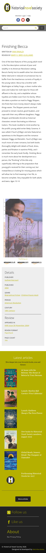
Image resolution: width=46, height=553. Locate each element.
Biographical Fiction (12, 295)
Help (29, 16)
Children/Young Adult (29, 295)
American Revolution (13, 303)
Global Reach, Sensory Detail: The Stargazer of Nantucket (31, 455)
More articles (23, 499)
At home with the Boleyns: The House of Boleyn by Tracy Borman (31, 372)
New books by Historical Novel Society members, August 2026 (31, 434)
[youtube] (23, 20)
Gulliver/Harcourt (11, 280)
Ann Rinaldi (18, 52)
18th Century (10, 311)
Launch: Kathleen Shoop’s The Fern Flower (31, 411)
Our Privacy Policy (14, 537)
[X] (28, 20)
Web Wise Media (38, 549)
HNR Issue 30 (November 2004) (17, 325)
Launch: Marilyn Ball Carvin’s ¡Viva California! (31, 392)
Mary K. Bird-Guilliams (22, 55)
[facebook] (18, 20)
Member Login (20, 16)
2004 (6, 288)
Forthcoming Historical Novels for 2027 (31, 474)
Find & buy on (23, 259)
